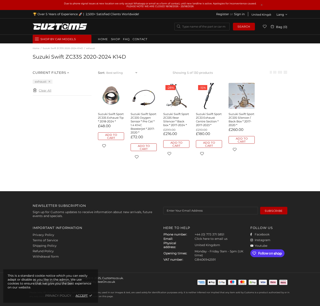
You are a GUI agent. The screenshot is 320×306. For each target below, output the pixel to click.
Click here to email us (211, 239)
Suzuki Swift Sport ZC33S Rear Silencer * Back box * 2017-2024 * (176, 119)
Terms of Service (45, 240)
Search (243, 26)
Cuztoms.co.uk (60, 26)
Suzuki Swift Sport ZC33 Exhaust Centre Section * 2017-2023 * (209, 119)
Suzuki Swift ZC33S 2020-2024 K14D (63, 48)
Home (36, 48)
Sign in (239, 14)
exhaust (41, 82)
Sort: (101, 73)
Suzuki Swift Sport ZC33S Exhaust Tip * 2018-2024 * (111, 117)
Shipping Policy (45, 246)
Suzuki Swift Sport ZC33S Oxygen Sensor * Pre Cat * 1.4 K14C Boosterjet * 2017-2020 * (143, 123)
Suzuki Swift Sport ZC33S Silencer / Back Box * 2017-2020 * (241, 119)
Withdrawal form (46, 256)
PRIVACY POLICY (58, 296)
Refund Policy (43, 251)
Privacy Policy (43, 235)
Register (222, 14)
